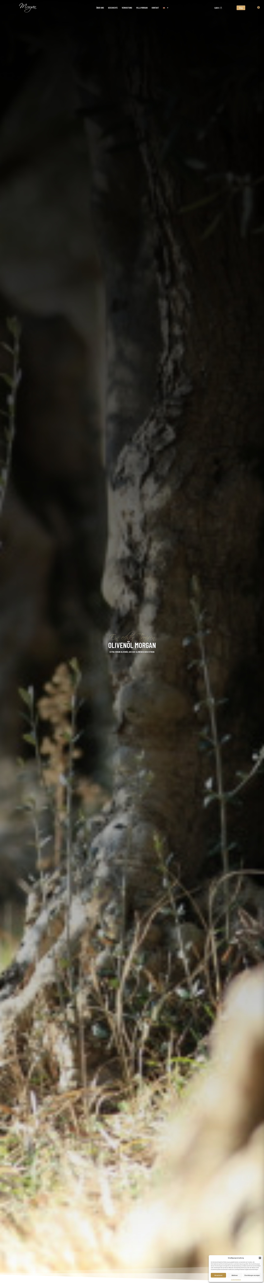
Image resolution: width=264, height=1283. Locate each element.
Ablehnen (235, 1275)
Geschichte (113, 7)
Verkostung (127, 7)
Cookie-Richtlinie (236, 1279)
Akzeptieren (218, 1275)
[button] (260, 1258)
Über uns (100, 7)
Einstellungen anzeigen (252, 1275)
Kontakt (155, 7)
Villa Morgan (142, 7)
